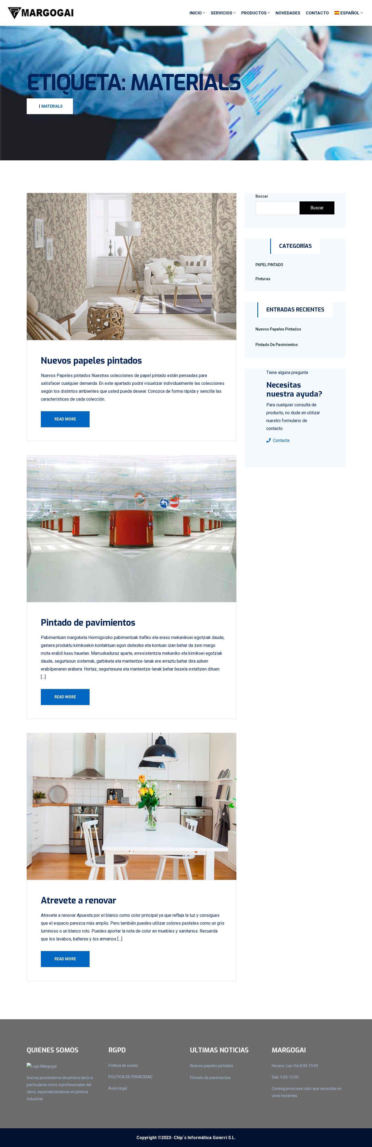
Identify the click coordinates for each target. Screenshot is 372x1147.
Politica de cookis (123, 1065)
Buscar (261, 196)
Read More (65, 419)
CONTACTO (317, 13)
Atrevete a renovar (78, 900)
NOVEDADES (288, 13)
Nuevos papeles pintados (91, 360)
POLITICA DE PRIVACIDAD (130, 1077)
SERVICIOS (221, 13)
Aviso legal (117, 1088)
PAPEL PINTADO (269, 265)
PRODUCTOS (254, 13)
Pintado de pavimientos (88, 622)
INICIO (196, 13)
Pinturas (262, 279)
